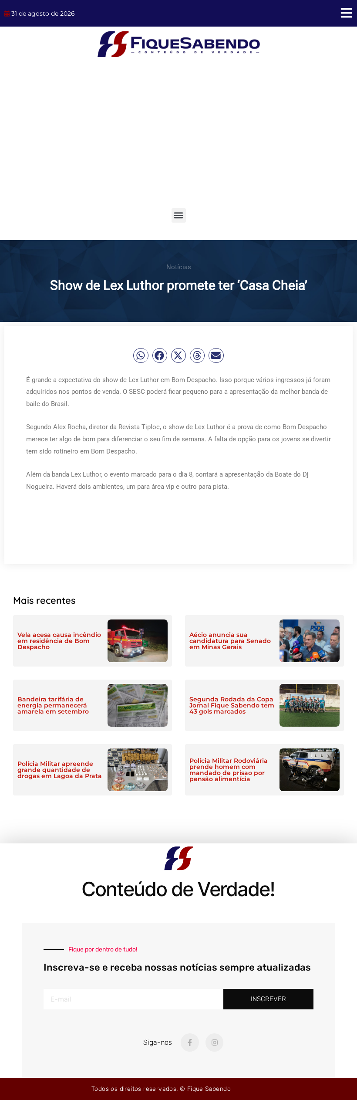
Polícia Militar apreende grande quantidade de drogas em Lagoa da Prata (59, 770)
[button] (179, 215)
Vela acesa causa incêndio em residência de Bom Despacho (59, 641)
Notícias (178, 267)
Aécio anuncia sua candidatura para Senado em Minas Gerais (230, 641)
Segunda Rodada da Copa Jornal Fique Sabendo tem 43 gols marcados (231, 705)
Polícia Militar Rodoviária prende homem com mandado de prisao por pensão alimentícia (228, 770)
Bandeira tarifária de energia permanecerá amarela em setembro (53, 705)
